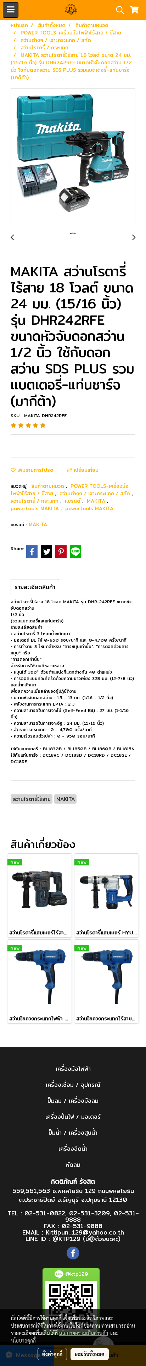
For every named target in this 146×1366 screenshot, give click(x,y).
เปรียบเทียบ (85, 470)
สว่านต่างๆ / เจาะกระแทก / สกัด (96, 493)
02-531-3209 (89, 1213)
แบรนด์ (73, 501)
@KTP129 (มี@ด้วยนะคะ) (86, 1238)
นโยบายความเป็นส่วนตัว (83, 1333)
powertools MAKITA (36, 508)
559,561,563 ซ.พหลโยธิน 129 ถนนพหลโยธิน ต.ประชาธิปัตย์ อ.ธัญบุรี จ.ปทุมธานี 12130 (73, 1195)
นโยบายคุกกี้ (23, 1340)
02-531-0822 (44, 1213)
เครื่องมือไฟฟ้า (73, 1068)
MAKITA (97, 501)
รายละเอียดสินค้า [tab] (35, 587)
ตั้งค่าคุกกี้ (52, 1354)
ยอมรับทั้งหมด (90, 1354)
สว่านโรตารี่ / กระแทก (35, 501)
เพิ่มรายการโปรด (35, 470)
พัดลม (73, 1164)
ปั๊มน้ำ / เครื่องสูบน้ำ (73, 1132)
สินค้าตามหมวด (48, 486)
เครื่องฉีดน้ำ (73, 1148)
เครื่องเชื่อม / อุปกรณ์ (73, 1084)
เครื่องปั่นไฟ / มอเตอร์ (73, 1116)
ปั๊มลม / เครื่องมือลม (73, 1100)
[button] (118, 10)
